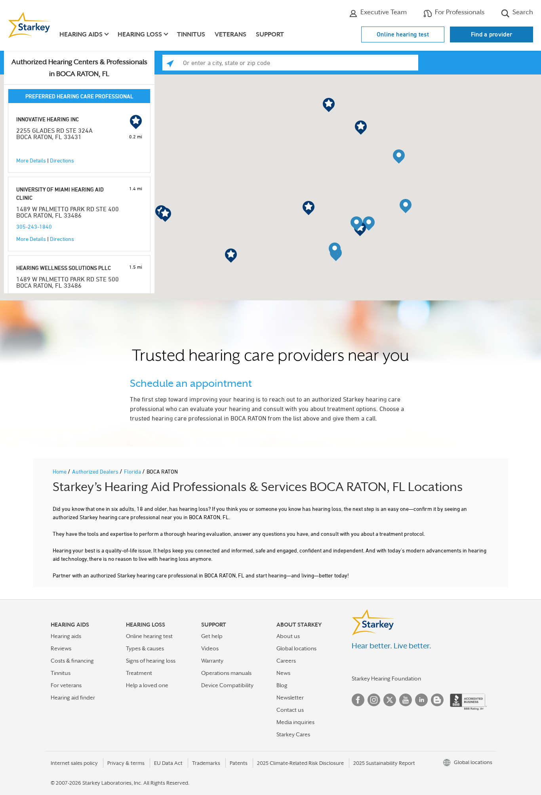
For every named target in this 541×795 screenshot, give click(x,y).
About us (288, 636)
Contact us (290, 710)
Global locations (296, 648)
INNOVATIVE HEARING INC (47, 119)
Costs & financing (72, 660)
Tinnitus (191, 34)
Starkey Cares (293, 734)
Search (522, 12)
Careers (286, 660)
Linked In (421, 700)
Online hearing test (403, 34)
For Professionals (458, 12)
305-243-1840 (34, 226)
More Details (31, 160)
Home (60, 471)
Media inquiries (295, 722)
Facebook (358, 700)
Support (270, 34)
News (283, 673)
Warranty (212, 660)
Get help (212, 636)
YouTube (405, 700)
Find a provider (491, 34)
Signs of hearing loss (150, 660)
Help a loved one (147, 685)
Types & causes (145, 648)
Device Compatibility (227, 685)
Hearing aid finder (73, 697)
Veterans (230, 34)
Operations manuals (226, 673)
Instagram (374, 700)
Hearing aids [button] (81, 34)
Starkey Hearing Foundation (386, 678)
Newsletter (290, 697)
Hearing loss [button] (140, 34)
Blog (282, 685)
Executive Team (383, 12)
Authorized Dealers (96, 471)
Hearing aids (66, 636)
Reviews (61, 648)
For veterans (66, 685)
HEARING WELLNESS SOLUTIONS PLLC (63, 267)
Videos (210, 648)
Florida (133, 471)
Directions (62, 160)
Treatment (139, 673)
